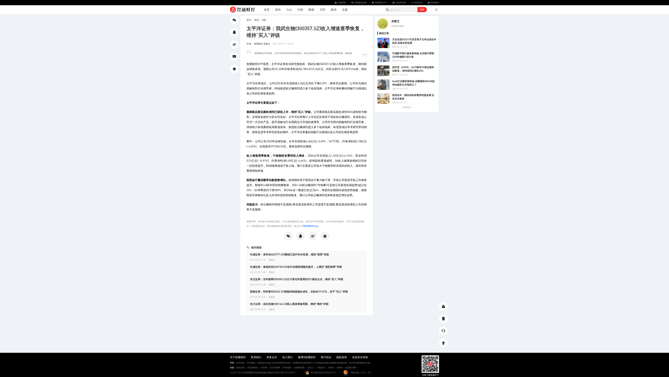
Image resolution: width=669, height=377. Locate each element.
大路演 (331, 367)
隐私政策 (341, 357)
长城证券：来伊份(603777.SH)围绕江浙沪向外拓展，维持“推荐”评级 (289, 254)
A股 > (264, 19)
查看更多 (407, 107)
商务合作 (272, 357)
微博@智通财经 (307, 357)
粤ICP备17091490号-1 (286, 372)
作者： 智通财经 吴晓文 (259, 43)
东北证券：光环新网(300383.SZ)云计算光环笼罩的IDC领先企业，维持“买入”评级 (296, 279)
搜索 (422, 9)
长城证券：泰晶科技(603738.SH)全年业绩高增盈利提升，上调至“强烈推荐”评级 (296, 266)
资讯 (278, 9)
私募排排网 (351, 367)
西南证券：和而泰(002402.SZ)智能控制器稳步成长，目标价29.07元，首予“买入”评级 (299, 291)
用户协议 (326, 357)
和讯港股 (287, 367)
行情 (300, 9)
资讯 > (257, 19)
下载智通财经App (309, 225)
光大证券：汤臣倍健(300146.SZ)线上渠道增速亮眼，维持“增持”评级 (289, 304)
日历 (322, 9)
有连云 (310, 367)
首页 (267, 9)
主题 (345, 9)
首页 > (250, 19)
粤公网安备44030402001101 (323, 372)
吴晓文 (395, 21)
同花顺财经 (252, 367)
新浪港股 (240, 367)
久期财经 (320, 367)
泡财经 (340, 367)
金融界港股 (299, 367)
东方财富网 (275, 367)
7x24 (289, 9)
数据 (311, 9)
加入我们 (287, 357)
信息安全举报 (360, 357)
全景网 (264, 367)
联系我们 (256, 357)
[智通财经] (242, 9)
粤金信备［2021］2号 (361, 372)
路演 (333, 9)
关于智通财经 (238, 357)
